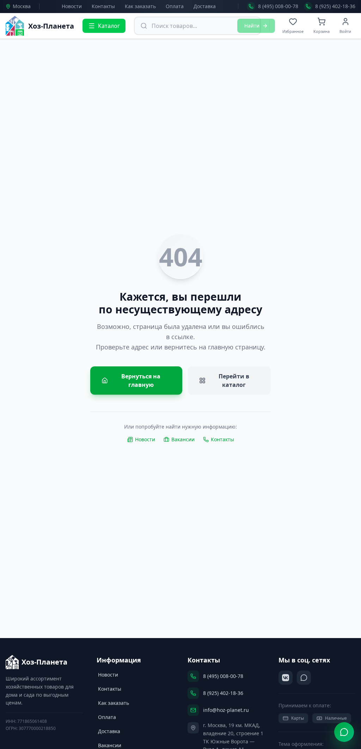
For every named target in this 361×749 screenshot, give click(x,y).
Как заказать (140, 6)
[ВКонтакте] (286, 678)
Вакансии (183, 439)
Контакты (103, 6)
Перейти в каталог (234, 380)
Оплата (175, 6)
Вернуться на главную (140, 380)
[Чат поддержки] (344, 732)
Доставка (205, 6)
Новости (72, 6)
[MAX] (304, 678)
